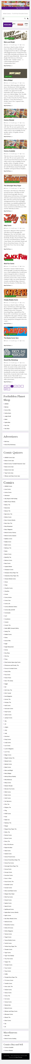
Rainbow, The (8, 823)
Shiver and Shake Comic (11, 890)
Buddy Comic (8, 541)
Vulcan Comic (8, 1002)
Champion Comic (9, 569)
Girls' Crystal (8, 693)
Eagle (6, 643)
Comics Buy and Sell (10, 116)
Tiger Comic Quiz (20, 8)
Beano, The (7, 504)
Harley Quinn (8, 413)
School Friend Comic (10, 856)
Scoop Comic (8, 869)
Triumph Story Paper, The (11, 977)
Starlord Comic (8, 921)
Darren (6, 45)
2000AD (7, 404)
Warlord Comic (8, 1008)
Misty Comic (8, 782)
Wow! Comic (8, 1020)
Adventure (7, 495)
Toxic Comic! (8, 968)
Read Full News (7, 65)
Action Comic (8, 492)
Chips (6, 585)
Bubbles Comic (8, 538)
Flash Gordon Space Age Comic (13, 662)
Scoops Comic (8, 872)
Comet (6, 594)
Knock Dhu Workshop (11, 360)
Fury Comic (7, 674)
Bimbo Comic (8, 517)
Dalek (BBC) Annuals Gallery (12, 628)
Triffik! (6, 974)
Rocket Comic (8, 835)
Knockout (7, 736)
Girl (5, 687)
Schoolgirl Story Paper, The (12, 182)
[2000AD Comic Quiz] (18, 24)
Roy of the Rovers (9, 844)
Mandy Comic (8, 761)
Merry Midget (8, 76)
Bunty (6, 551)
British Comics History (10, 532)
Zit (5, 1026)
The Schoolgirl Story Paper (12, 185)
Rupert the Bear (8, 847)
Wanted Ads (8, 1005)
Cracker (7, 622)
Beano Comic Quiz (9, 460)
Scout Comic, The (9, 881)
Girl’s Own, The (8, 690)
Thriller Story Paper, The (11, 946)
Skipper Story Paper (9, 894)
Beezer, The (7, 511)
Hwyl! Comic (8, 711)
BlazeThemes (18, 1057)
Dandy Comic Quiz (9, 470)
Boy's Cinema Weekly (10, 520)
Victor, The (7, 995)
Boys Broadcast (8, 526)
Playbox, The (8, 807)
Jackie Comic (8, 714)
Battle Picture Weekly (10, 501)
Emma (6, 650)
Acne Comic (8, 489)
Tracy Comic (8, 971)
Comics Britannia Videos (11, 606)
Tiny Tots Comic (9, 958)
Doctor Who (8, 410)
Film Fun (7, 656)
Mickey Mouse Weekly (10, 776)
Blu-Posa (7, 441)
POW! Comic (8, 813)
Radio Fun (7, 819)
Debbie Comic (8, 634)
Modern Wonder (9, 785)
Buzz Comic (8, 563)
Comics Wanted (9, 120)
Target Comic (8, 937)
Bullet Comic (8, 545)
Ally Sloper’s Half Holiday (11, 498)
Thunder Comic (8, 949)
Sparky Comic (8, 903)
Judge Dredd (8, 416)
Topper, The (7, 962)
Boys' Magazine (8, 529)
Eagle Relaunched (9, 647)
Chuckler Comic (9, 588)
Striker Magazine (9, 931)
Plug (6, 810)
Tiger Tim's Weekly (9, 955)
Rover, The (7, 841)
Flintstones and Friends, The (12, 665)
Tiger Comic (8, 952)
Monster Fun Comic (10, 789)
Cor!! (6, 616)
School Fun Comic (9, 863)
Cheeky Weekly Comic (10, 296)
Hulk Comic (8, 705)
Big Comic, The (8, 514)
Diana (6, 637)
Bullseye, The (8, 548)
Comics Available (9, 151)
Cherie (6, 582)
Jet (5, 724)
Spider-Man (7, 422)
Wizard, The (7, 1017)
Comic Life (7, 603)
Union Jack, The (9, 986)
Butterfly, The (8, 557)
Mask (6, 419)
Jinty (6, 730)
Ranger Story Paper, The (10, 829)
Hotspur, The (8, 702)
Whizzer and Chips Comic (11, 1011)
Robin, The (7, 832)
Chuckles (7, 591)
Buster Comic (8, 554)
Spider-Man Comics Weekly (11, 912)
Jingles (6, 727)
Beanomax (7, 508)
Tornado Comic (8, 965)
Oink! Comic (8, 798)
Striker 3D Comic (9, 928)
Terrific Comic (8, 943)
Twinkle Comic (8, 983)
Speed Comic (8, 906)
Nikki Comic (8, 792)
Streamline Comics (9, 924)
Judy (6, 733)
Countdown (7, 619)
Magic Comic (8, 755)
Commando (7, 613)
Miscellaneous (8, 779)
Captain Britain (8, 566)
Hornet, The (7, 699)
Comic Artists (8, 597)
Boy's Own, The (8, 523)
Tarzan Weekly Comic (10, 940)
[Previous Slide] (25, 8)
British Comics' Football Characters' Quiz (15, 463)
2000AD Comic (8, 486)
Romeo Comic (8, 838)
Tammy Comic (8, 934)
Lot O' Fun (7, 752)
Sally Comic (8, 221)
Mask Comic (8, 767)
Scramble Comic (9, 884)
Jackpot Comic (8, 718)
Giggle (6, 684)
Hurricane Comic (9, 708)
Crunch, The (8, 625)
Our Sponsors (8, 356)
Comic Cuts (8, 600)
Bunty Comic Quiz (9, 466)
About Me (7, 1035)
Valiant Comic (8, 989)
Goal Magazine (8, 696)
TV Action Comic (9, 980)
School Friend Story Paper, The (12, 860)
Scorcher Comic (9, 875)
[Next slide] (27, 8)
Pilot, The (7, 804)
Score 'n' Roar (8, 878)
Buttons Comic (8, 560)
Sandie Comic (8, 853)
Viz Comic (7, 999)
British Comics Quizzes (10, 334)
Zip (5, 1023)
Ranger (6, 826)
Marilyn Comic (8, 764)
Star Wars (7, 428)
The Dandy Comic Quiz (11, 338)
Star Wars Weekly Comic (11, 918)
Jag (5, 721)
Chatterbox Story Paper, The (12, 575)
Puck (6, 816)
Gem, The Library (9, 680)
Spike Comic (8, 915)
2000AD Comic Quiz (10, 457)
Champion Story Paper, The (11, 572)
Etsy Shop (7, 653)
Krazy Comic (8, 739)
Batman (6, 407)
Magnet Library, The (9, 758)
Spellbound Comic (9, 909)
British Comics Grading (10, 1038)
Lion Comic (7, 745)
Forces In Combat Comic (11, 668)
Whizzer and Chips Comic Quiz (12, 476)
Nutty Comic (8, 795)
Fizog (6, 659)
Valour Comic (8, 992)
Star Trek (7, 425)
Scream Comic (8, 887)
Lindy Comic (8, 742)
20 (5, 389)
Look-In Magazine (9, 748)
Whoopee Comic (9, 1014)
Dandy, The (7, 631)
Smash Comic (8, 900)
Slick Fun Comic (9, 260)
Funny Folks (8, 671)
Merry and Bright (9, 38)
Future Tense (8, 677)
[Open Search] (25, 18)
